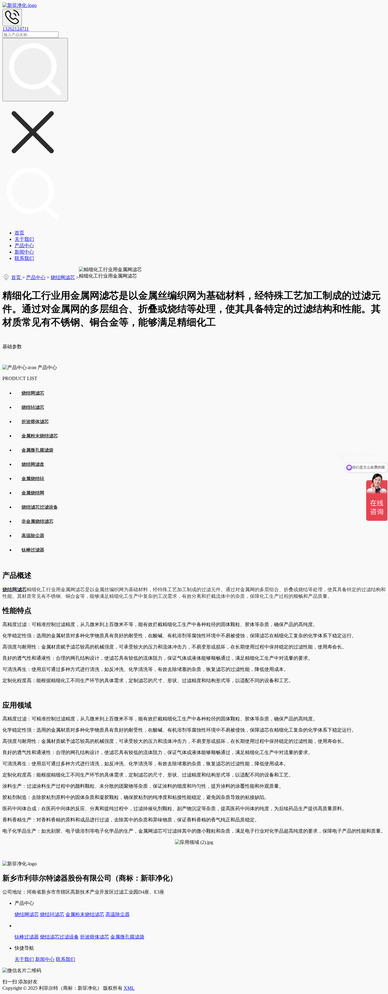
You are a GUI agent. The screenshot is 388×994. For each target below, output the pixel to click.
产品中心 (24, 245)
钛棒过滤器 (33, 550)
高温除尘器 (33, 535)
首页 (19, 232)
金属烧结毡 (33, 478)
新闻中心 (24, 251)
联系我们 (24, 258)
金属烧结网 (33, 492)
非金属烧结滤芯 (37, 521)
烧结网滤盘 (33, 464)
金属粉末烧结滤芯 (40, 435)
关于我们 (24, 239)
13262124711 (15, 28)
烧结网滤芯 (63, 277)
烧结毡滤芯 (33, 407)
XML (129, 988)
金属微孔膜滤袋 (37, 450)
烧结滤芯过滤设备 (40, 507)
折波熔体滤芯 (35, 421)
